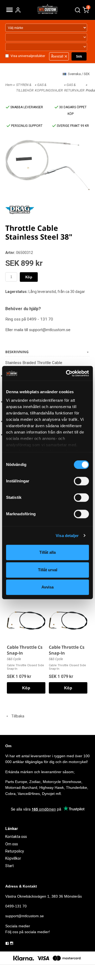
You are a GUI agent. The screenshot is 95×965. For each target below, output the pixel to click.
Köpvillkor (13, 858)
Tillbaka (16, 716)
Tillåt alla (47, 552)
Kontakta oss (16, 836)
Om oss (11, 844)
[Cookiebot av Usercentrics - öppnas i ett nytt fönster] (67, 373)
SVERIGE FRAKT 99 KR (72, 126)
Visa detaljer (67, 535)
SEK (79, 74)
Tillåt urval (47, 570)
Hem (8, 85)
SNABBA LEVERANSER (26, 107)
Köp (28, 277)
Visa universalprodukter (28, 56)
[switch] (81, 481)
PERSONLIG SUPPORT (26, 126)
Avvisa (47, 587)
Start (9, 866)
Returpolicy (14, 851)
